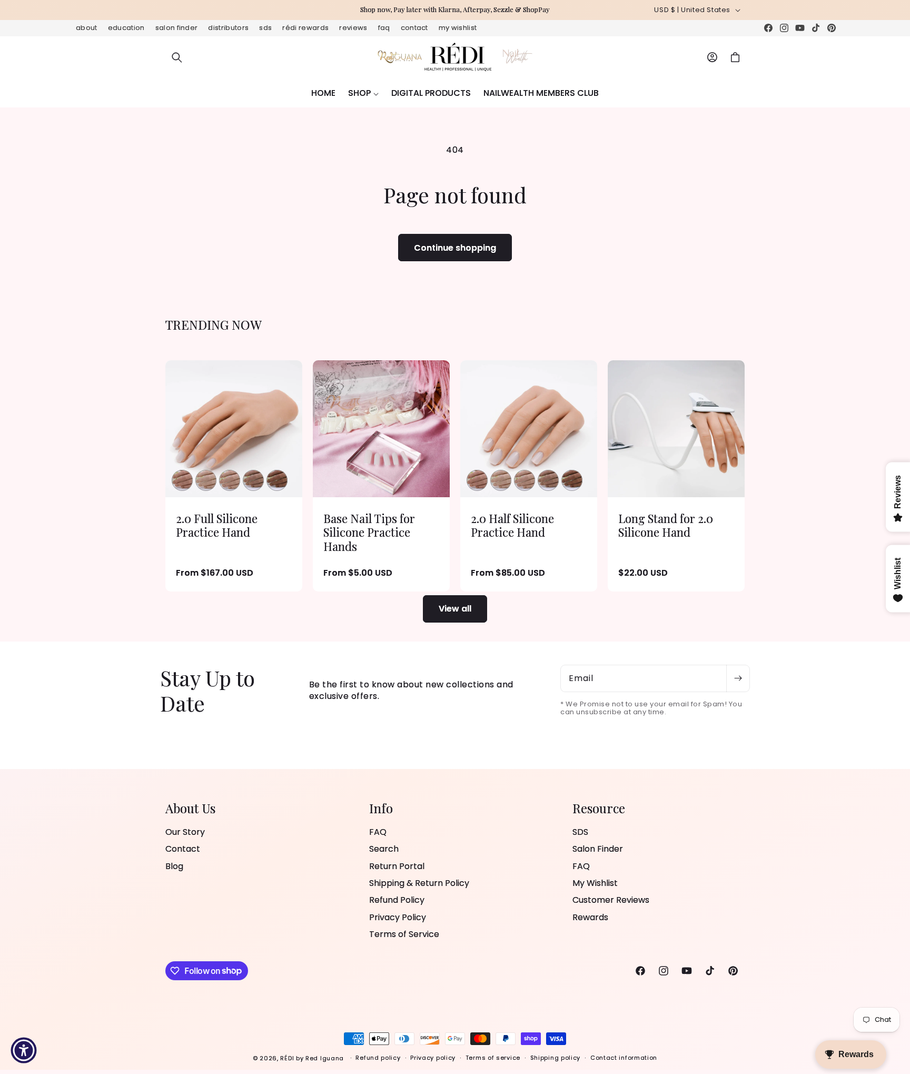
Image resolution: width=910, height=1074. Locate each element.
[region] (455, 10)
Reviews (353, 28)
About (86, 28)
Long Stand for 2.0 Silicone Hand (665, 525)
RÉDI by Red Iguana (312, 1058)
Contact (414, 28)
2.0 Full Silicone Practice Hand (217, 525)
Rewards (590, 917)
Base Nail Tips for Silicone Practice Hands (369, 532)
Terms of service (493, 1057)
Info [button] (381, 808)
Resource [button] (598, 808)
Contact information (623, 1057)
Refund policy (377, 1057)
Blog (174, 866)
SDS (265, 28)
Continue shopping (455, 248)
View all (455, 609)
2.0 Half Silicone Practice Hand (512, 525)
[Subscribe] (737, 678)
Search (384, 849)
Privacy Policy (397, 917)
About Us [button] (190, 808)
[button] (177, 57)
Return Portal (396, 866)
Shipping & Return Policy (419, 883)
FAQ (384, 28)
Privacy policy (433, 1057)
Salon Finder (176, 28)
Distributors (228, 28)
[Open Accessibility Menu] (24, 1050)
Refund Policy (396, 900)
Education (126, 28)
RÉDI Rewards (305, 28)
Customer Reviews (610, 900)
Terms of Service (404, 934)
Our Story (185, 832)
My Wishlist (458, 28)
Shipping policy (555, 1057)
